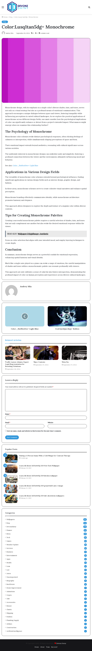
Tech (8, 537)
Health (9, 563)
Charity (9, 609)
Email (7, 422)
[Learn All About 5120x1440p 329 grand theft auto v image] (11, 489)
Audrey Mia (26, 286)
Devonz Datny (61, 643)
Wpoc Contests (39, 362)
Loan (8, 566)
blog (10, 17)
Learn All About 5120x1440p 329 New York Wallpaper (39, 466)
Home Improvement (14, 588)
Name (7, 414)
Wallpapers (11, 519)
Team (48, 647)
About (42, 647)
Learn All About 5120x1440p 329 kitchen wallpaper (38, 476)
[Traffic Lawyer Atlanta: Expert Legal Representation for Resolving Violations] (17, 353)
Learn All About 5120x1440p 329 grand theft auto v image (41, 486)
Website (50, 422)
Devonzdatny (11, 527)
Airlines (9, 624)
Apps (8, 559)
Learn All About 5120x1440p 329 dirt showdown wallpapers (41, 496)
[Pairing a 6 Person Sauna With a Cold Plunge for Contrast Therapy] (11, 459)
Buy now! (54, 647)
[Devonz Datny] (18, 7)
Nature (9, 606)
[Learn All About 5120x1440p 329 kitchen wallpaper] (11, 479)
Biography (10, 581)
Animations (11, 591)
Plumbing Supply (13, 620)
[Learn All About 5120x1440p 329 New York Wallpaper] (11, 469)
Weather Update (13, 545)
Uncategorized (12, 577)
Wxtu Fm (65, 362)
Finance (9, 530)
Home (5, 17)
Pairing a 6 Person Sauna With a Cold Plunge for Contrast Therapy (44, 456)
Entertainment (12, 555)
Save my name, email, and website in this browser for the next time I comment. (34, 431)
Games (9, 541)
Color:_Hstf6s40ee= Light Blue (25, 165)
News (9, 534)
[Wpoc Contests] (46, 353)
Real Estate (11, 584)
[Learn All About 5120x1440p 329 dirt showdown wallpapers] (11, 499)
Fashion (9, 617)
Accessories (11, 602)
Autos (9, 573)
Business (10, 552)
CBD (8, 599)
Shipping (10, 613)
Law (8, 570)
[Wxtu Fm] (74, 353)
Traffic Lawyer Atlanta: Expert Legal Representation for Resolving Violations (17, 364)
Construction (11, 627)
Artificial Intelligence (14, 631)
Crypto (9, 595)
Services (10, 548)
